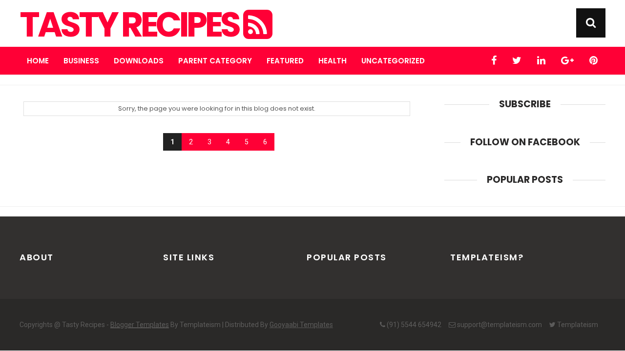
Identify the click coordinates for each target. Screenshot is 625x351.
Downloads (139, 61)
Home (38, 61)
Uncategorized (393, 61)
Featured (285, 61)
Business (81, 61)
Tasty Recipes (131, 25)
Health (332, 61)
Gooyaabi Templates (301, 325)
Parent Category (215, 61)
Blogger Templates (139, 325)
